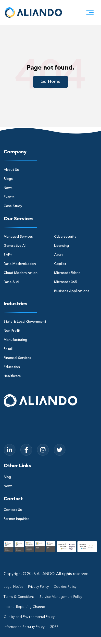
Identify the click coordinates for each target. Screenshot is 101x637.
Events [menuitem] (9, 197)
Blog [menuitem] (7, 477)
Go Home (50, 81)
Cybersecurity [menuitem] (65, 236)
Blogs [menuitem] (8, 179)
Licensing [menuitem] (61, 245)
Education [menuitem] (12, 367)
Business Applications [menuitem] (71, 291)
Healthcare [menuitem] (12, 376)
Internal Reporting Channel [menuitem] (25, 607)
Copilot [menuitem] (60, 264)
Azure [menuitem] (58, 255)
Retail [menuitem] (8, 349)
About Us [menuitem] (11, 170)
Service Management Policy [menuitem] (60, 597)
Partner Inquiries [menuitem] (16, 519)
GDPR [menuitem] (54, 627)
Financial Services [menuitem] (17, 358)
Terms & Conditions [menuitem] (19, 597)
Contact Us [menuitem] (13, 510)
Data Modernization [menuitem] (20, 264)
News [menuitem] (8, 188)
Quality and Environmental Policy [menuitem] (29, 617)
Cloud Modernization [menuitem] (21, 273)
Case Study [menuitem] (13, 206)
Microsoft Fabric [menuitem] (67, 273)
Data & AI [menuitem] (11, 282)
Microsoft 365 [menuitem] (65, 282)
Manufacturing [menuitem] (15, 340)
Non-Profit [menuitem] (12, 330)
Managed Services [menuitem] (18, 236)
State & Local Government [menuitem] (25, 321)
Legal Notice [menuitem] (13, 586)
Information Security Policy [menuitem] (24, 627)
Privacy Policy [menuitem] (38, 586)
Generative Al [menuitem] (14, 245)
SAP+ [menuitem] (8, 255)
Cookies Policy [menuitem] (65, 586)
